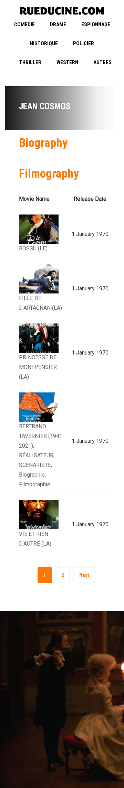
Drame (58, 24)
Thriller (30, 62)
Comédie (24, 24)
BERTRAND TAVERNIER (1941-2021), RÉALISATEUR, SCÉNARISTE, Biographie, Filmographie (41, 455)
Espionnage (95, 24)
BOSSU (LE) (33, 248)
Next (84, 575)
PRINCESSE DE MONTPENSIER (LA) (38, 367)
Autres (102, 62)
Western (67, 62)
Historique (44, 43)
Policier (83, 43)
